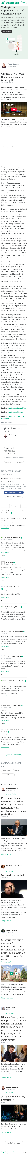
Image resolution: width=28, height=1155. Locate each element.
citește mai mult (5, 528)
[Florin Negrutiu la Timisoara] (14, 827)
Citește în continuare (14, 1143)
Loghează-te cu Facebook (15, 492)
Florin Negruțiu (14, 435)
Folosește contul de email (14, 496)
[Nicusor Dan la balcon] (14, 1113)
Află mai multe (6, 31)
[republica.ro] (3, 1152)
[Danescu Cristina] (6, 681)
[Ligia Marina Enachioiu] (8, 730)
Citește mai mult (7, 854)
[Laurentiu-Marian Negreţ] (8, 511)
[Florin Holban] (5, 537)
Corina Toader (16, 705)
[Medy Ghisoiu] (5, 606)
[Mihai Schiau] (3, 1008)
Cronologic (14, 506)
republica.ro (10, 2)
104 (11, 1152)
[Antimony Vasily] (6, 631)
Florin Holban (15, 537)
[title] (6, 436)
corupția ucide (6, 770)
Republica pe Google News (17, 408)
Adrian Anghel (16, 656)
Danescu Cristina (18, 681)
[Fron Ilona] (3, 563)
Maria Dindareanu (19, 587)
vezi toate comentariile (14, 754)
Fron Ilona (9, 562)
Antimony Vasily (18, 631)
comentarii (10, 871)
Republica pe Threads (15, 412)
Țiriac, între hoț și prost (13, 430)
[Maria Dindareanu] (6, 587)
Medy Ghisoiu (15, 607)
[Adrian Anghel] (5, 656)
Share (25, 1152)
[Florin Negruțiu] (4, 65)
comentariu (11, 794)
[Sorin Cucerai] (3, 931)
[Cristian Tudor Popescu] (3, 867)
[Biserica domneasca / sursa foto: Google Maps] (14, 973)
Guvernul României (7, 775)
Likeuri (24, 506)
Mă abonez (19, 462)
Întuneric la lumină (12, 875)
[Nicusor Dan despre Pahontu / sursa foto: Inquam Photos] (14, 1053)
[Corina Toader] (5, 705)
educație (16, 770)
